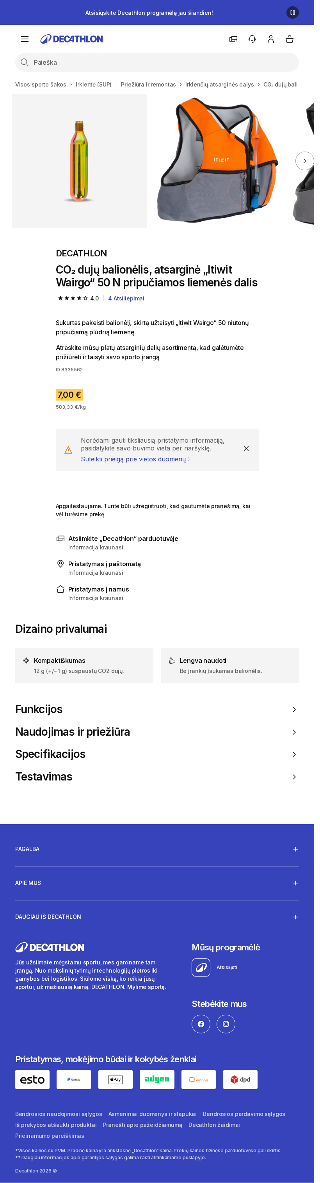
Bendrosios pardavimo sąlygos (244, 1114)
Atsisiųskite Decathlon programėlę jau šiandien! (149, 12)
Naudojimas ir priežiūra (72, 732)
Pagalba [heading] (27, 849)
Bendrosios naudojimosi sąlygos (58, 1114)
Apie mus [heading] (28, 882)
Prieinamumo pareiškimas (49, 1135)
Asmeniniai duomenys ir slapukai (152, 1114)
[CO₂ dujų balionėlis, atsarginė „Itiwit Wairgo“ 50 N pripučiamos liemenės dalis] (79, 161)
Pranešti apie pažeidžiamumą (142, 1124)
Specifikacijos (50, 754)
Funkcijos (38, 709)
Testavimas (44, 776)
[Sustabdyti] (292, 12)
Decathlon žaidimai (214, 1124)
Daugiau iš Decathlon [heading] (48, 916)
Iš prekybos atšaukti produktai (56, 1124)
